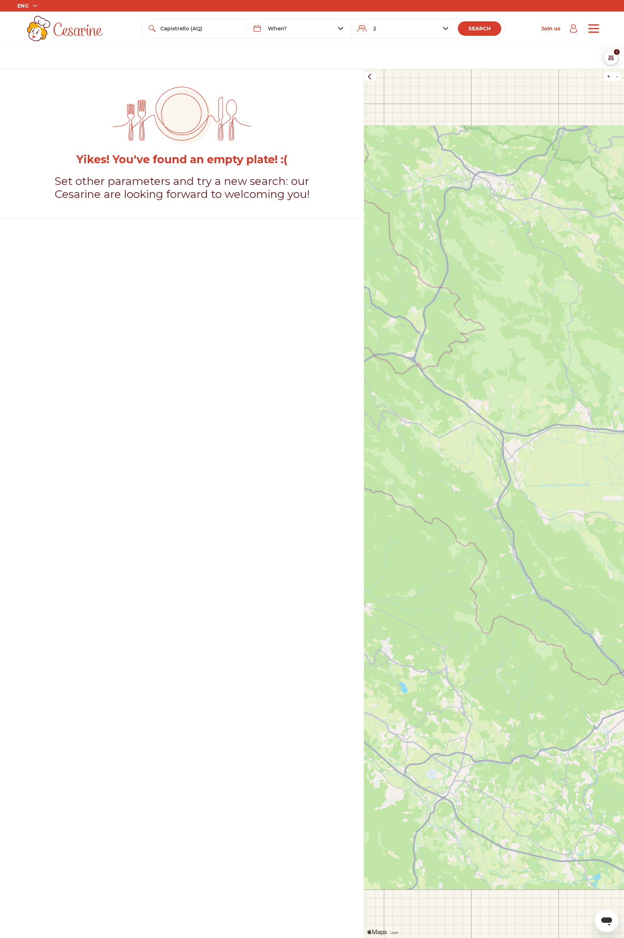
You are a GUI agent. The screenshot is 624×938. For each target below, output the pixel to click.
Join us (550, 28)
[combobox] (200, 28)
